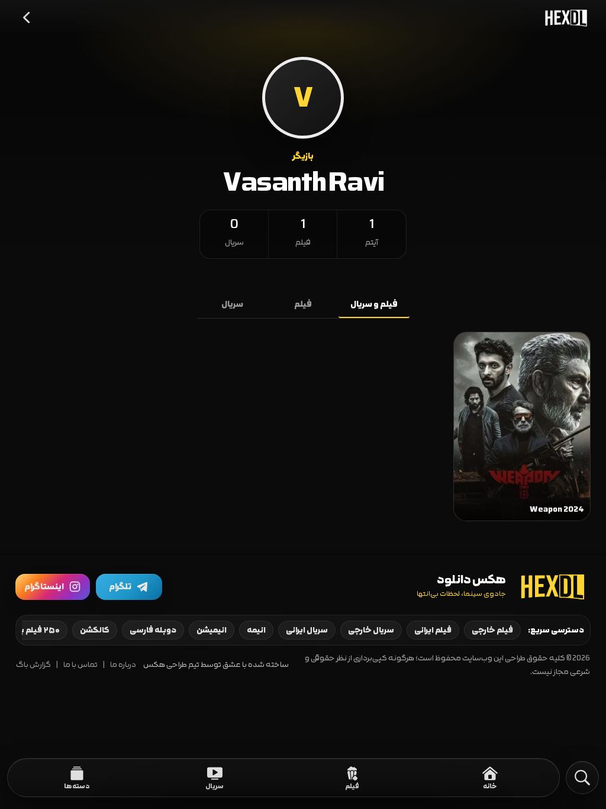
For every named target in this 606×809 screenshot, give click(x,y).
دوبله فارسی (153, 630)
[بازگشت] (27, 18)
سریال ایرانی (307, 630)
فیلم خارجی (492, 630)
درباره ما (123, 665)
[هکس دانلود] (563, 17)
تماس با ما (80, 665)
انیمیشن (211, 630)
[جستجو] (582, 777)
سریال (232, 304)
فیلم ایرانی (433, 630)
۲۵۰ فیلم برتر (36, 630)
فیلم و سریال (374, 304)
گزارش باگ (33, 665)
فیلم (303, 304)
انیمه (256, 630)
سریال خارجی (371, 630)
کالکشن (94, 630)
